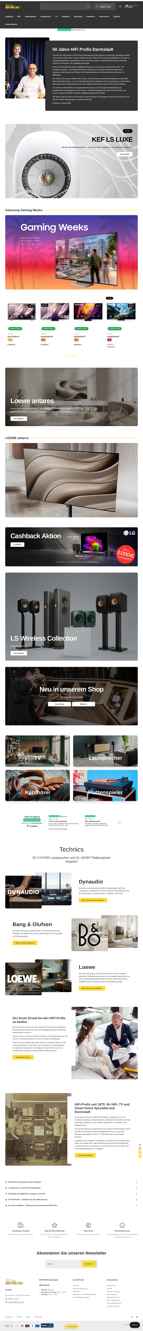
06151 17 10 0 (13, 1298)
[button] (131, 6)
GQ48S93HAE (113, 337)
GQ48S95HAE (47, 337)
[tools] (140, 1152)
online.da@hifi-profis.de (16, 1302)
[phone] (140, 1148)
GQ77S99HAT (13, 337)
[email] (140, 1156)
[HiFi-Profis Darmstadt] (15, 1284)
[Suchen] (88, 6)
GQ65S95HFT (80, 337)
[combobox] (66, 6)
